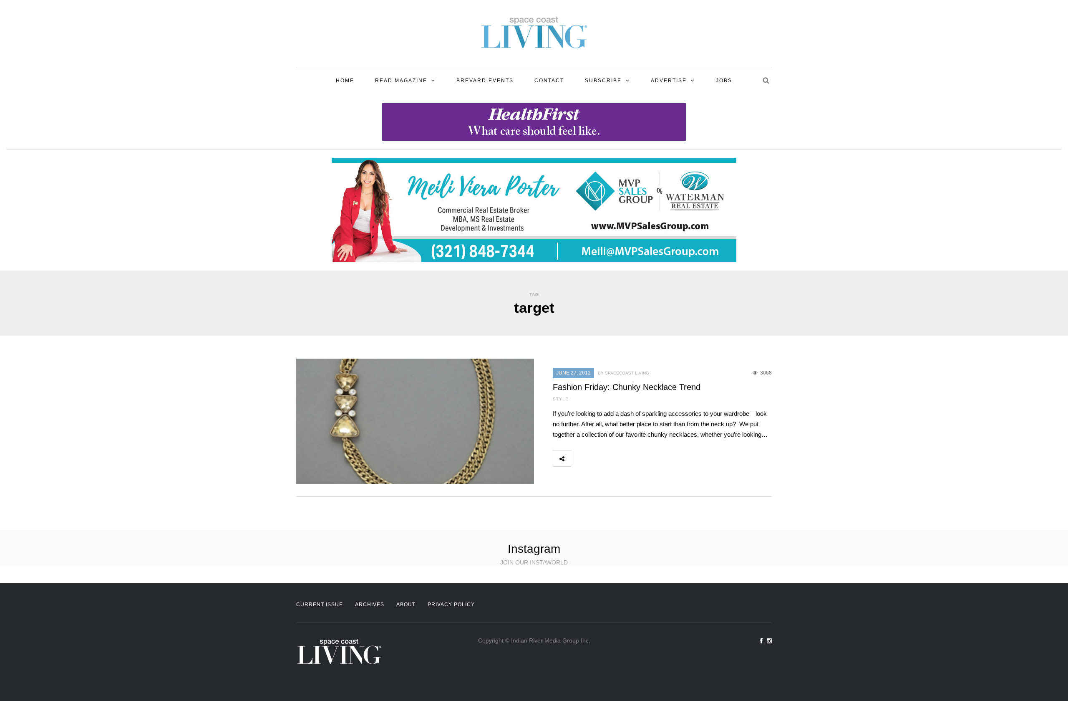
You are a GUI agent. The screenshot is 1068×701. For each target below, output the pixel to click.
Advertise (669, 81)
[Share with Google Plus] (616, 458)
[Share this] (580, 458)
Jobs (724, 81)
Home (345, 81)
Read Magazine (401, 81)
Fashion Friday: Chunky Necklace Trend (626, 387)
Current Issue (319, 604)
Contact (549, 81)
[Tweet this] (598, 458)
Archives (369, 604)
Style (561, 399)
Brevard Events (485, 81)
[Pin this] (635, 458)
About (406, 604)
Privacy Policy (451, 604)
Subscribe (603, 81)
